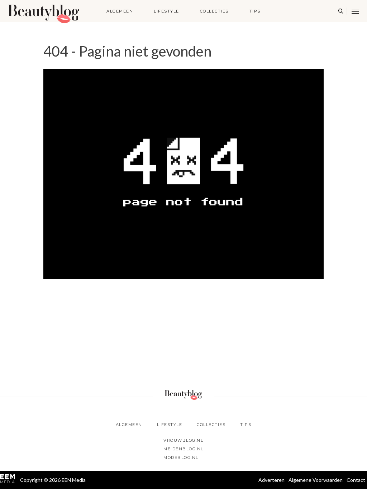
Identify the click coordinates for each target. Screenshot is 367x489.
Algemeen (119, 11)
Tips (255, 11)
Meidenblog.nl (183, 448)
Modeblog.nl (181, 457)
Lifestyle (166, 11)
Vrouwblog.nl (183, 440)
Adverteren (271, 480)
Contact (356, 480)
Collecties (214, 11)
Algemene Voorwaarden (316, 480)
